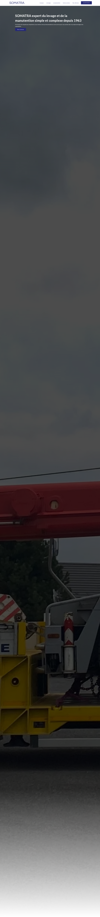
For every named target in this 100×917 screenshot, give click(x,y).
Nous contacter (20, 29)
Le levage (48, 2)
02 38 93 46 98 (86, 2)
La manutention (56, 2)
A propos (42, 2)
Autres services (66, 2)
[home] (17, 3)
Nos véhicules (76, 2)
